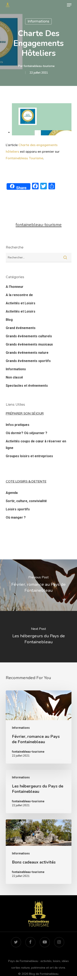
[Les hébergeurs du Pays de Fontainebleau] (38, 791)
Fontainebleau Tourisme (24, 158)
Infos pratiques (17, 425)
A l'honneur (14, 287)
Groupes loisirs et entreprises (29, 456)
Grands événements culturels (29, 336)
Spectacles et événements (27, 386)
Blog (9, 320)
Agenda (12, 493)
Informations (38, 21)
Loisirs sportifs (18, 509)
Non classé (14, 377)
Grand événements (21, 328)
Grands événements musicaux (29, 344)
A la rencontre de (19, 295)
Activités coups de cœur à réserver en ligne (36, 444)
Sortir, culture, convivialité (26, 501)
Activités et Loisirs (20, 303)
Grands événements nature (27, 353)
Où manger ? (16, 517)
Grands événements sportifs (28, 361)
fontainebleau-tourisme (39, 66)
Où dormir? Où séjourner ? (26, 433)
